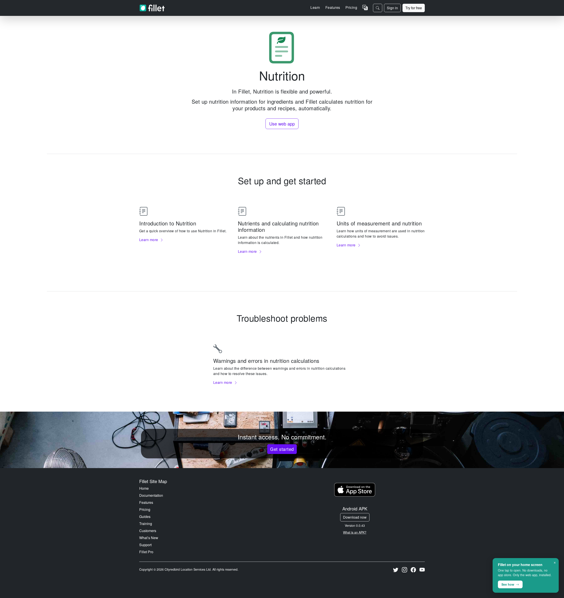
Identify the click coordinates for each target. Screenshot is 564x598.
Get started (282, 449)
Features (146, 502)
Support (145, 544)
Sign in (392, 7)
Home (144, 488)
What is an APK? (354, 532)
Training (145, 523)
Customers (147, 530)
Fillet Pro (146, 551)
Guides (144, 516)
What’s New (148, 537)
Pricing (351, 7)
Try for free (413, 7)
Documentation (151, 495)
